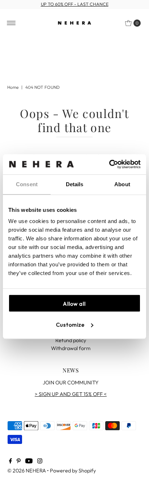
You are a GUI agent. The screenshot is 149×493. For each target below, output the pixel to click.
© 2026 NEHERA (26, 470)
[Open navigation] (11, 23)
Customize (70, 324)
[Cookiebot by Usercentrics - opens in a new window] (109, 164)
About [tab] (122, 184)
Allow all (74, 303)
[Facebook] (10, 461)
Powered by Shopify (73, 470)
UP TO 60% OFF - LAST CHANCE (74, 4)
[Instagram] (39, 461)
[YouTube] (29, 461)
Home (12, 87)
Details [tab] (75, 184)
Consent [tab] (27, 184)
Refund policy (70, 340)
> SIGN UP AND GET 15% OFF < (71, 394)
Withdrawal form (70, 348)
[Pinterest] (19, 461)
